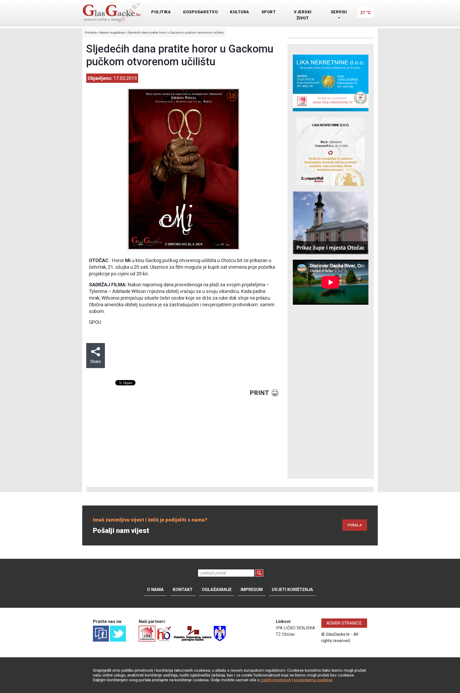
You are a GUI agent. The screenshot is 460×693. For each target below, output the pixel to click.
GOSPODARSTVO (200, 12)
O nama (155, 589)
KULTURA (239, 12)
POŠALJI (355, 525)
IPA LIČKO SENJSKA (295, 627)
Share (95, 361)
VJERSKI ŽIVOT (302, 15)
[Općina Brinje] (219, 633)
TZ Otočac (285, 634)
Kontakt (183, 589)
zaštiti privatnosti (275, 680)
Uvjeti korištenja (292, 589)
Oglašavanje (217, 589)
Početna (91, 32)
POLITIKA (161, 12)
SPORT (268, 12)
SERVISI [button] (339, 12)
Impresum (252, 589)
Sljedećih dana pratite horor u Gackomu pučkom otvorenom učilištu (176, 32)
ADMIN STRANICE (344, 623)
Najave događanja (112, 32)
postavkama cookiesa (313, 680)
